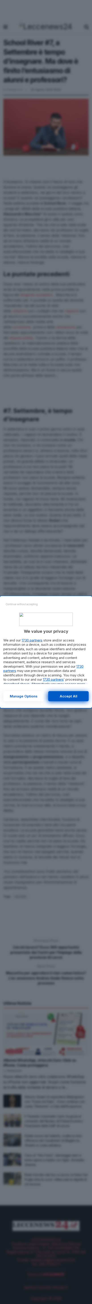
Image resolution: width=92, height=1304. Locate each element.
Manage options (24, 696)
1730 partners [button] (32, 640)
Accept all (68, 696)
